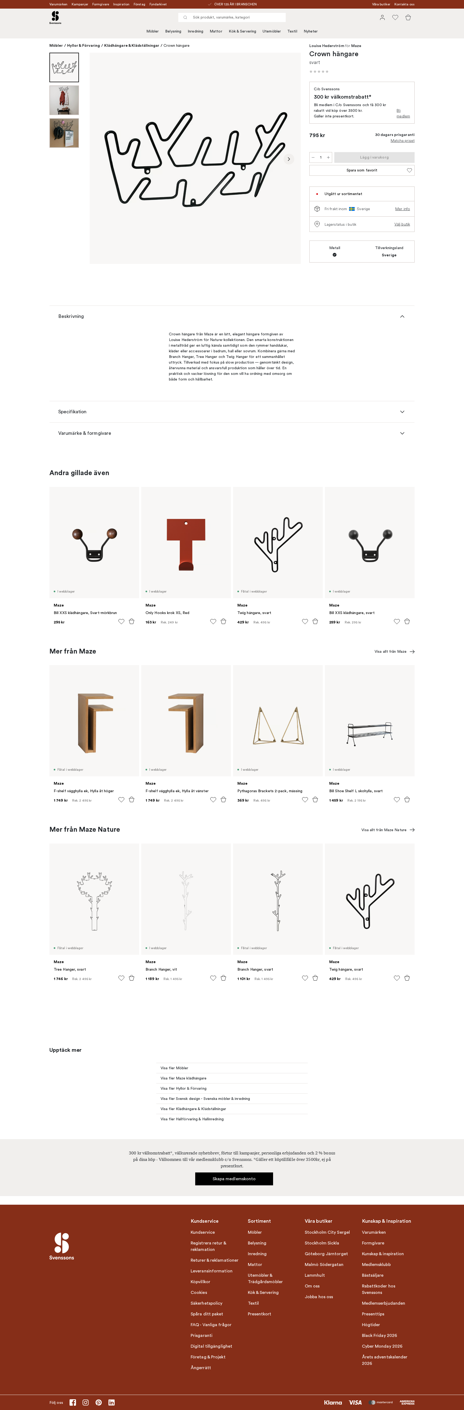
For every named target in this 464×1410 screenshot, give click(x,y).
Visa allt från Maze (391, 652)
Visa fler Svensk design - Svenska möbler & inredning (205, 1099)
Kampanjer (80, 4)
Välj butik (402, 224)
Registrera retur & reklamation (208, 1246)
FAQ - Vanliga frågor (211, 1324)
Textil (292, 31)
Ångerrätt (201, 1367)
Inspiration (121, 4)
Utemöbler (272, 31)
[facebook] (73, 1402)
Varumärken (58, 4)
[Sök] (185, 17)
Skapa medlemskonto (234, 1178)
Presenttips (373, 1314)
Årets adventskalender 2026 (385, 1360)
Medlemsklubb (376, 1264)
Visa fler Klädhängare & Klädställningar (193, 1109)
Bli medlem (403, 113)
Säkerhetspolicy (207, 1303)
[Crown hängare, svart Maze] (195, 158)
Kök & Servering (242, 31)
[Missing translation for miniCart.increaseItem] (328, 157)
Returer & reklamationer (214, 1260)
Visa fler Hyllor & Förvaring (183, 1088)
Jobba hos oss (319, 1296)
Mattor (216, 31)
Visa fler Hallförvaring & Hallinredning (192, 1119)
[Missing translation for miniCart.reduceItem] (313, 157)
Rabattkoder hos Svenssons (379, 1289)
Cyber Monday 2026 (382, 1346)
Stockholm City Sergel (327, 1232)
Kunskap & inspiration (383, 1253)
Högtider (371, 1324)
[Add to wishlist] (121, 621)
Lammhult (315, 1275)
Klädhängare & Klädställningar (132, 45)
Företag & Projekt (208, 1357)
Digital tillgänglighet (211, 1346)
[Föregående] (101, 159)
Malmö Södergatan (324, 1264)
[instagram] (85, 1402)
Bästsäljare (373, 1275)
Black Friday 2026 (379, 1335)
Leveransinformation (212, 1271)
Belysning (173, 31)
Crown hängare (177, 46)
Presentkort (259, 1314)
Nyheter (311, 31)
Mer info (402, 208)
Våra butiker (381, 4)
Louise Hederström (326, 46)
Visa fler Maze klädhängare (184, 1078)
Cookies (199, 1292)
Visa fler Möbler (175, 1068)
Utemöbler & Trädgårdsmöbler (265, 1278)
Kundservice (203, 1232)
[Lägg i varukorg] (131, 621)
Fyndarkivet (158, 4)
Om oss (312, 1286)
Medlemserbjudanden (383, 1303)
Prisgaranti (201, 1335)
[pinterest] (98, 1402)
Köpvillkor (200, 1281)
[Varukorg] (408, 17)
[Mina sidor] (382, 17)
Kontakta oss (404, 4)
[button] (319, 71)
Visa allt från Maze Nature (384, 830)
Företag (139, 4)
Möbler (152, 31)
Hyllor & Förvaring (83, 45)
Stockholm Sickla (322, 1243)
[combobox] (232, 17)
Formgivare (100, 4)
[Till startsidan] (55, 17)
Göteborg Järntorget (326, 1253)
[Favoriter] (395, 17)
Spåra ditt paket (207, 1314)
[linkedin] (111, 1402)
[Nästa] (289, 159)
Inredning (195, 31)
